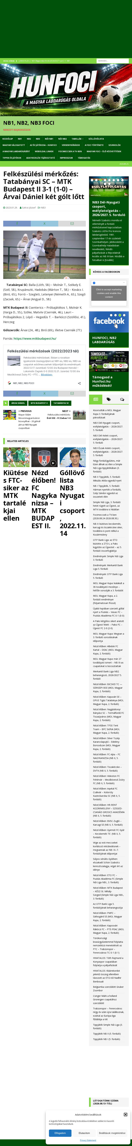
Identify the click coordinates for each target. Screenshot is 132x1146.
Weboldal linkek (44, 151)
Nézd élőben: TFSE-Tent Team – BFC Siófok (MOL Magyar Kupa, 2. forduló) (106, 725)
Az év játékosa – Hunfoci (43, 145)
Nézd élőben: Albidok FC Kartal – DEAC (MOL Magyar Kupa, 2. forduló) (108, 646)
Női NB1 (49, 138)
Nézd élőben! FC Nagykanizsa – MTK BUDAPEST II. (44, 499)
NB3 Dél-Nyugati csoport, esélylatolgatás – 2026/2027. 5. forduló (108, 423)
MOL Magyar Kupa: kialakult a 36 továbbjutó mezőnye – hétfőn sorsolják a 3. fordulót (108, 583)
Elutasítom (84, 1133)
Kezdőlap (7, 138)
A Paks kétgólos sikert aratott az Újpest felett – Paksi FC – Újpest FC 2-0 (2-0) (108, 621)
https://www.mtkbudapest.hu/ (35, 338)
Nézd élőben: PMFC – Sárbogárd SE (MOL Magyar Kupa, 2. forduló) (107, 913)
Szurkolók (114, 145)
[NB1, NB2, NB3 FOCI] (66, 114)
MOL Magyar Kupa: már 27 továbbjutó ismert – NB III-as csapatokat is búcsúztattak (108, 659)
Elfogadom (60, 1133)
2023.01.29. (12, 207)
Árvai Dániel (18, 403)
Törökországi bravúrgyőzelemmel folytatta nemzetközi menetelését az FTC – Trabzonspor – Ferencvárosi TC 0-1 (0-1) (108, 942)
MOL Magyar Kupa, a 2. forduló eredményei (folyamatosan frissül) (105, 596)
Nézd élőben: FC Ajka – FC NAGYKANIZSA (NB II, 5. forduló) (106, 754)
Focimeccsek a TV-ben (70, 151)
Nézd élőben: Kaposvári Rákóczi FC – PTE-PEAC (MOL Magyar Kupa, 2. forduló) (108, 925)
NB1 (20, 138)
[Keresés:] (113, 60)
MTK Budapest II (39, 403)
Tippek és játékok (12, 158)
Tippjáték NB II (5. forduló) (107, 1030)
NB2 (29, 138)
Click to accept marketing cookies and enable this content (109, 289)
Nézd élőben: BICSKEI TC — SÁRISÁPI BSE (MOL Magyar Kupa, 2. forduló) (108, 684)
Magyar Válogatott (14, 145)
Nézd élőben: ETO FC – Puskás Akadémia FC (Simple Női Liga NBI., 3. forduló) (108, 875)
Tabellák (76, 138)
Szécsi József (29, 207)
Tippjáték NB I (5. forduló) (106, 1035)
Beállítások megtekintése (112, 1133)
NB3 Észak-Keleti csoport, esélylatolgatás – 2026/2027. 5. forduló (108, 448)
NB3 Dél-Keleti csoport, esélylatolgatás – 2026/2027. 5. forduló (108, 208)
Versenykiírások (71, 145)
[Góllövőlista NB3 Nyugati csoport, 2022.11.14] (73, 457)
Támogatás (84, 158)
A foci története (94, 145)
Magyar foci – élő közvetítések (104, 151)
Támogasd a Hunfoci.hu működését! (102, 377)
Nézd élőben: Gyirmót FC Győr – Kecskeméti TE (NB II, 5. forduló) (108, 830)
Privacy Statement (88, 1140)
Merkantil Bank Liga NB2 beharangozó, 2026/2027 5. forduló (107, 671)
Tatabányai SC (61, 403)
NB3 (38, 138)
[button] (125, 1114)
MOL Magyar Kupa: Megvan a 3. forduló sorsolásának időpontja (108, 633)
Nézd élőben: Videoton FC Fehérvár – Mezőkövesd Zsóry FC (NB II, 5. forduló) (109, 776)
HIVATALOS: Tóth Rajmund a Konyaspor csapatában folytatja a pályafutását (108, 958)
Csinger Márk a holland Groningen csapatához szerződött (105, 996)
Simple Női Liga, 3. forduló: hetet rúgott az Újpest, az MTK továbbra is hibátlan (107, 502)
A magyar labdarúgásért (16, 151)
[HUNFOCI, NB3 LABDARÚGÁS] (109, 318)
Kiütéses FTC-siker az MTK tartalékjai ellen (15, 495)
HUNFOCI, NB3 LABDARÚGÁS (104, 336)
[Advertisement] (66, 32)
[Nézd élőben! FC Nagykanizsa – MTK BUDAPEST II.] (44, 457)
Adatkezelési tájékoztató (40, 158)
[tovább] (116, 256)
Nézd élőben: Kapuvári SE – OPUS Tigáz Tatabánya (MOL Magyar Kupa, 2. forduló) (108, 697)
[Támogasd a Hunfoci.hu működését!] (109, 358)
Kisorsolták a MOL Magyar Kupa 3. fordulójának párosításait (107, 410)
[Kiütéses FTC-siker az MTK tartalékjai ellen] (16, 457)
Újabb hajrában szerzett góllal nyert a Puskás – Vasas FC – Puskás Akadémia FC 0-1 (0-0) (108, 608)
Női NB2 (62, 138)
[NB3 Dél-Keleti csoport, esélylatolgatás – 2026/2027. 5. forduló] (109, 186)
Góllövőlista (96, 138)
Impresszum (66, 158)
